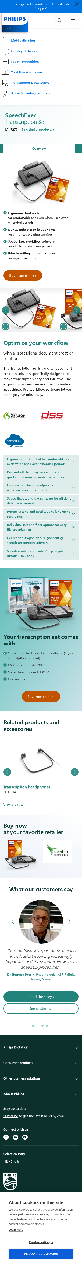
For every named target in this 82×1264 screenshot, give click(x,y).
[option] (29, 310)
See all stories (41, 1008)
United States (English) (53, 6)
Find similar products (37, 129)
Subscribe (10, 1116)
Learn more (16, 1229)
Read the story (41, 997)
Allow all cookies (41, 1253)
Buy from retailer (23, 275)
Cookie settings (41, 1242)
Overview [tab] (39, 148)
